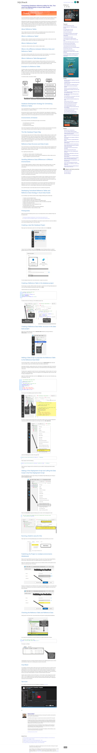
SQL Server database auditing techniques (70, 131)
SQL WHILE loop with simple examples (69, 43)
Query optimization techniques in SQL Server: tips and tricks (71, 90)
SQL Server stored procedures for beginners (70, 102)
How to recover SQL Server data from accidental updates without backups (71, 146)
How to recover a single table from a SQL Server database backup (71, 154)
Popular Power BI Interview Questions (69, 50)
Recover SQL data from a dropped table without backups (71, 140)
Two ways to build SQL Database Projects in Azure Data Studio (33, 742)
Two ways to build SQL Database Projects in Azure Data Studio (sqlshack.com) (36, 218)
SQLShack (22, 2)
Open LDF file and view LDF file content (70, 149)
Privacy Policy (39, 750)
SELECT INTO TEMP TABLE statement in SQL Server (71, 41)
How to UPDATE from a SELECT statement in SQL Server (70, 40)
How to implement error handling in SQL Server (71, 84)
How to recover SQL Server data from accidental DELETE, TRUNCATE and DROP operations (71, 158)
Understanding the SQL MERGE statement (69, 38)
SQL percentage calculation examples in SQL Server (71, 53)
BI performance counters (68, 170)
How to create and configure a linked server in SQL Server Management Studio (71, 92)
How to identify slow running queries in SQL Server (71, 96)
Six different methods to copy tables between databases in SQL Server (72, 83)
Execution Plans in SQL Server (67, 48)
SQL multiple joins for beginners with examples (70, 33)
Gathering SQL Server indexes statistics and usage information (70, 52)
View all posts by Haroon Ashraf (32, 731)
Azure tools (46, 684)
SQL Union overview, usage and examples (70, 112)
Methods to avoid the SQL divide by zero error (71, 88)
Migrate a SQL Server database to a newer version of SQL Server (71, 164)
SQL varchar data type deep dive (69, 97)
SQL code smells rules (67, 172)
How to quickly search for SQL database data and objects (71, 135)
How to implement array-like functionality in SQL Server (71, 99)
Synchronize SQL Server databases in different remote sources (71, 138)
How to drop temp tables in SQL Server (70, 105)
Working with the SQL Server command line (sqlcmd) (71, 47)
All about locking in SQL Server (68, 101)
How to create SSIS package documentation (70, 162)
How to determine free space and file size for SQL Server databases (71, 107)
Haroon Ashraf (30, 8)
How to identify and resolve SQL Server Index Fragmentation (70, 35)
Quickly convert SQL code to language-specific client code (71, 151)
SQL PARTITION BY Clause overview (68, 25)
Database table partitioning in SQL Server (70, 103)
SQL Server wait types (67, 173)
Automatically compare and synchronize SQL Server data (71, 148)
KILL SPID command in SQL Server (69, 110)
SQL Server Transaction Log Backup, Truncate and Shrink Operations (71, 80)
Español (72, 2)
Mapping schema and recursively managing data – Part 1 (33, 740)
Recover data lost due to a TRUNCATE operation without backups (71, 156)
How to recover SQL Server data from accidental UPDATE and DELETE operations (71, 133)
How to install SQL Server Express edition (70, 111)
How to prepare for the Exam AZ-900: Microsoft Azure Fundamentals (34, 741)
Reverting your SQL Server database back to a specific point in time (71, 160)
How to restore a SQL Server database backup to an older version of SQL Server (71, 166)
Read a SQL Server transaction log (69, 130)
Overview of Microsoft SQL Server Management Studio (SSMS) (70, 55)
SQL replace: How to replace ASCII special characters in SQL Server (71, 94)
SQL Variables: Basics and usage (68, 29)
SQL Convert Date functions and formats (69, 44)
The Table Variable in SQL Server (68, 30)
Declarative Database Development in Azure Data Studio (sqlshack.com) (35, 217)
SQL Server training (67, 2)
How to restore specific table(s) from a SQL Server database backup (71, 142)
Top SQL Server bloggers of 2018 (28, 738)
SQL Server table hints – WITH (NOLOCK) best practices (70, 27)
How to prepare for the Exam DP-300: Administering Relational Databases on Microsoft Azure (39, 737)
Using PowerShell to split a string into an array (71, 108)
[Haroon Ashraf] (24, 717)
